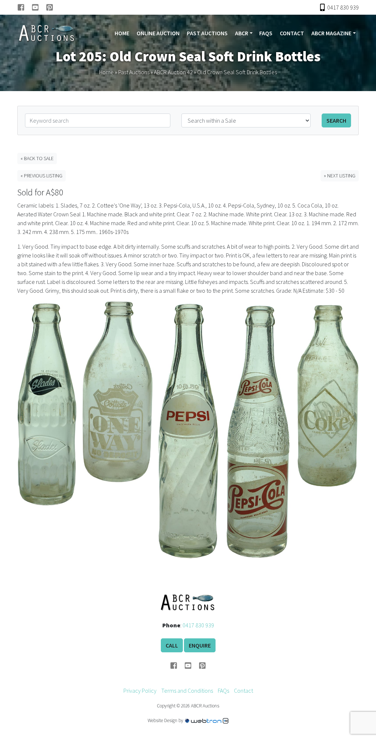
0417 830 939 (198, 625)
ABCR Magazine (331, 33)
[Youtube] (39, 7)
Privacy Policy (139, 690)
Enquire (200, 645)
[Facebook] (24, 7)
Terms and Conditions (187, 690)
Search (336, 120)
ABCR (241, 33)
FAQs (265, 33)
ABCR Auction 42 (173, 72)
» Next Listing (339, 175)
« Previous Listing (41, 175)
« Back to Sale (37, 158)
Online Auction (158, 33)
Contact (292, 33)
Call (172, 645)
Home (122, 33)
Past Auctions (207, 33)
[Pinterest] (49, 7)
